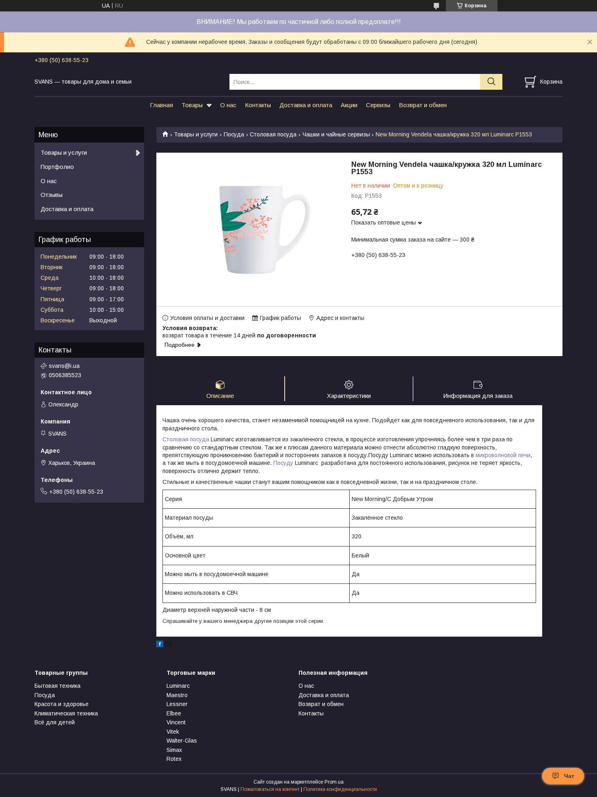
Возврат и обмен (423, 105)
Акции (349, 105)
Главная (161, 105)
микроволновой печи (503, 455)
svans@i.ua (64, 366)
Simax (174, 750)
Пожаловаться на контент (270, 789)
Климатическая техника (66, 713)
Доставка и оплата (305, 105)
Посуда (234, 134)
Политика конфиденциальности (340, 789)
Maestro (177, 695)
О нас (228, 105)
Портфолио (57, 166)
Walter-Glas (182, 740)
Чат (569, 776)
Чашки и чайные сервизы (336, 134)
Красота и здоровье (62, 704)
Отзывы (52, 194)
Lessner (177, 704)
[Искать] (491, 82)
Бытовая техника (57, 686)
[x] (168, 645)
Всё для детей (55, 722)
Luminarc (178, 686)
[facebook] (159, 645)
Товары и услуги (196, 134)
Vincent (176, 722)
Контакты (258, 105)
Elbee (174, 713)
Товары (192, 105)
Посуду (283, 463)
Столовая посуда (273, 134)
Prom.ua (334, 782)
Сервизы (378, 105)
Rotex (174, 759)
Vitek (173, 731)
